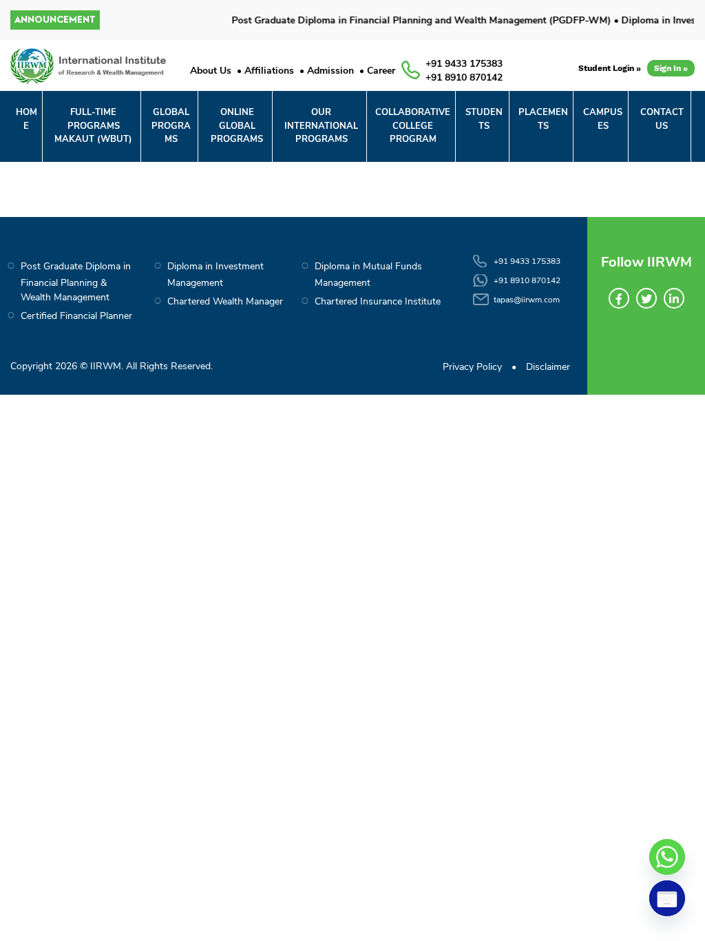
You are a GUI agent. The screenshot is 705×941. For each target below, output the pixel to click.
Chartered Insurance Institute (378, 301)
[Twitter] (646, 298)
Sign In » (671, 68)
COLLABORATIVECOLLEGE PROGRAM (412, 125)
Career (381, 70)
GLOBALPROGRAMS (171, 125)
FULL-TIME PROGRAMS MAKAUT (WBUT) (93, 125)
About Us (210, 70)
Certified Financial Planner (76, 315)
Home (26, 119)
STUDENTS (484, 119)
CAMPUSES (602, 119)
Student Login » (609, 68)
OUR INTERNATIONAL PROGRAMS (321, 125)
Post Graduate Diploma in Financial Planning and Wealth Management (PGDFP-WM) (412, 20)
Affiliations (269, 70)
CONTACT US (662, 119)
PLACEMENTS (543, 119)
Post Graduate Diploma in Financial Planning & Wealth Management (76, 282)
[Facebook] (619, 298)
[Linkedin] (674, 298)
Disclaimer (548, 366)
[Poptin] (667, 898)
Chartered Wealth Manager (225, 301)
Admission (330, 70)
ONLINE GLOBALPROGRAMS (237, 125)
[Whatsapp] (667, 857)
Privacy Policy (472, 366)
